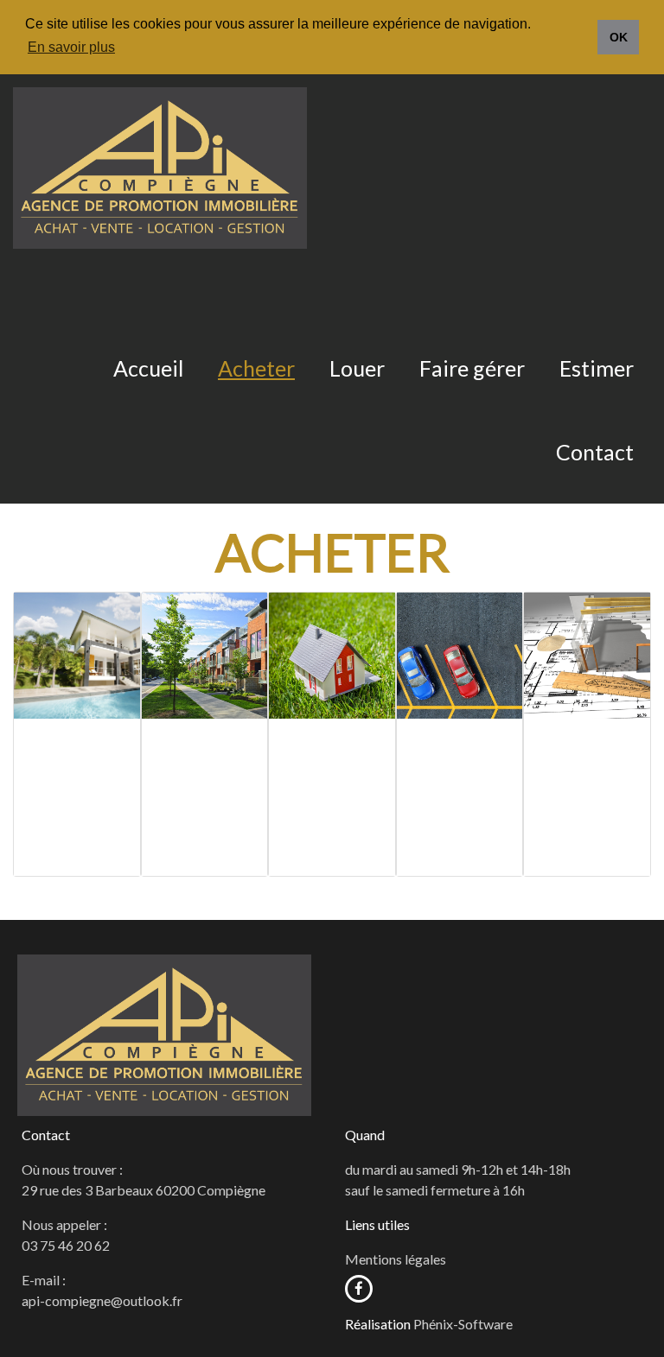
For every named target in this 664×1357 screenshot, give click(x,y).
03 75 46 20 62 (66, 1245)
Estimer (596, 368)
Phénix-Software (463, 1324)
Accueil (148, 368)
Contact (595, 452)
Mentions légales (395, 1259)
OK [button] (619, 37)
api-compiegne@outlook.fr (102, 1300)
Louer (357, 368)
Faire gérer (472, 368)
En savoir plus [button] (71, 47)
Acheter (256, 368)
